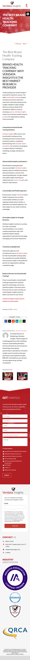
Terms (13, 653)
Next (24, 44)
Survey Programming (10, 458)
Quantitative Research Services (13, 456)
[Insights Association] (15, 566)
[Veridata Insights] (12, 488)
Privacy (10, 650)
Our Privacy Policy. (16, 521)
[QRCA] (15, 620)
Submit (6, 475)
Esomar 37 (7, 467)
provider (5, 117)
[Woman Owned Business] (15, 605)
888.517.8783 (10, 541)
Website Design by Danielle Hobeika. (15, 654)
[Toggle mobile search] (27, 6)
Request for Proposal (10, 470)
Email (6, 503)
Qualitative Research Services (12, 454)
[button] (28, 14)
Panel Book (7, 465)
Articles (15, 309)
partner (12, 112)
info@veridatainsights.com (13, 549)
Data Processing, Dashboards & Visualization (13, 462)
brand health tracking (13, 97)
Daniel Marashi (21, 331)
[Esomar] (15, 593)
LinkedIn (8, 552)
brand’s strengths (19, 180)
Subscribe (15, 526)
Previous (18, 44)
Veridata (19, 195)
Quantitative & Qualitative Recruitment (15, 451)
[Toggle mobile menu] (27, 5)
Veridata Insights (20, 112)
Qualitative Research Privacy (19, 650)
